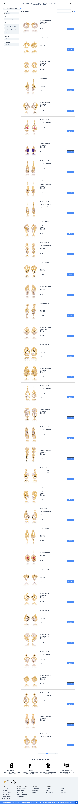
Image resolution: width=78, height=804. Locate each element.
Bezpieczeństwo (6, 794)
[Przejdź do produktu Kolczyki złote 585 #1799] (30, 516)
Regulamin (5, 790)
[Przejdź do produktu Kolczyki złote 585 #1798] (30, 495)
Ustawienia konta (35, 790)
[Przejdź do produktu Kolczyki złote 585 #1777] (30, 65)
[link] (11, 13)
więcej (5, 32)
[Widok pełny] (74, 11)
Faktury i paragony (21, 790)
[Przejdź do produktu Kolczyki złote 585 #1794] (30, 413)
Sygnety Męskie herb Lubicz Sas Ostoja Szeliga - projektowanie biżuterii (39, 4)
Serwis (47, 790)
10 (55, 753)
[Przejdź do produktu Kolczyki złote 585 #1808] (30, 700)
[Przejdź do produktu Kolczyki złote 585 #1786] (30, 250)
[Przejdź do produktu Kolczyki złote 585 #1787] (30, 270)
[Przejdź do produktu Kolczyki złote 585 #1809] (30, 720)
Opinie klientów (63, 792)
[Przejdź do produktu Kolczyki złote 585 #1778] (30, 86)
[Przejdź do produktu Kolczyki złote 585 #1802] (30, 577)
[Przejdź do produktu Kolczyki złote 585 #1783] (30, 188)
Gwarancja (48, 788)
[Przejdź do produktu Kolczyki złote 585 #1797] (30, 475)
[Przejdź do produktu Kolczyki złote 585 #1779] (30, 106)
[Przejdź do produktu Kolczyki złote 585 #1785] (30, 229)
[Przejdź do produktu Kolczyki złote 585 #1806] (30, 659)
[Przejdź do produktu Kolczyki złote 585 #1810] (30, 741)
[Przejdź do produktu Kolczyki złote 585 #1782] (30, 168)
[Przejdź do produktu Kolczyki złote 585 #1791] (30, 352)
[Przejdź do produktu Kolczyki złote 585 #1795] (30, 434)
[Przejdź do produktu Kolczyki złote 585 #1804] (30, 618)
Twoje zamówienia (35, 788)
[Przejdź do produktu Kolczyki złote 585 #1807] (30, 679)
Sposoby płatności (20, 796)
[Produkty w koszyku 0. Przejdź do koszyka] (73, 3)
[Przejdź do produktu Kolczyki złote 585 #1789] (30, 311)
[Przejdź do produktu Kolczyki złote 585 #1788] (30, 291)
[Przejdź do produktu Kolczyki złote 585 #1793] (30, 393)
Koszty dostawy (20, 792)
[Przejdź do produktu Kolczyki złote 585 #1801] (30, 557)
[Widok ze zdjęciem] (72, 11)
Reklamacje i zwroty (50, 792)
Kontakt (62, 788)
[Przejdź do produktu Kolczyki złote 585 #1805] (30, 638)
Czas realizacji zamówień (22, 794)
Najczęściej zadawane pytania (8, 796)
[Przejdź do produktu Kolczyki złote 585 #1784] (30, 209)
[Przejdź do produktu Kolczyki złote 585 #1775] (30, 25)
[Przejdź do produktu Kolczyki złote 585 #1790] (30, 331)
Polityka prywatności (7, 792)
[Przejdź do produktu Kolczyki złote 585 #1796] (30, 454)
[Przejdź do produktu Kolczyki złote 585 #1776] (30, 45)
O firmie (62, 790)
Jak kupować (5, 788)
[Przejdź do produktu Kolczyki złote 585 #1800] (30, 536)
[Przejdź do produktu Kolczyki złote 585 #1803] (30, 597)
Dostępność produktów (21, 788)
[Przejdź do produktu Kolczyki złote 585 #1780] (30, 127)
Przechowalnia (34, 792)
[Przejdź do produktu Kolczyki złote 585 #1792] (30, 372)
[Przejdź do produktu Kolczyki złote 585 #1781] (30, 147)
